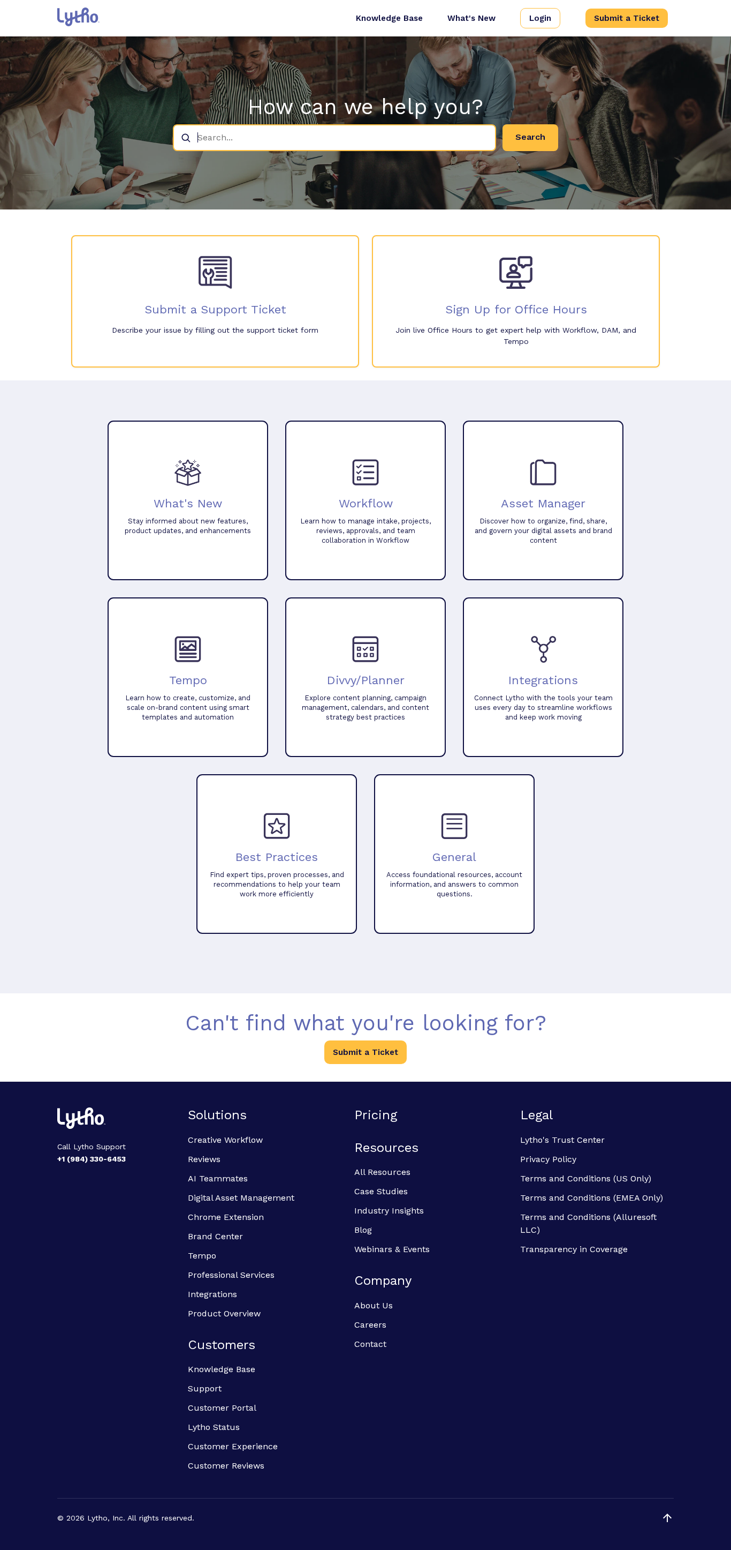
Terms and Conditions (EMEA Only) (591, 1198)
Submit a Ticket (626, 18)
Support (205, 1388)
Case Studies (381, 1191)
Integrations (212, 1294)
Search (530, 137)
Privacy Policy (548, 1159)
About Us (373, 1305)
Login (540, 18)
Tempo (202, 1256)
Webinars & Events (392, 1249)
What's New (471, 18)
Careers (370, 1325)
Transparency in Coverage (574, 1249)
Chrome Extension (226, 1217)
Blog (363, 1230)
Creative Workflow (225, 1140)
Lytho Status (214, 1427)
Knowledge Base (389, 18)
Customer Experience (233, 1446)
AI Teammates (218, 1178)
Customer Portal (222, 1408)
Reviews (204, 1159)
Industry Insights (389, 1210)
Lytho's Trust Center (562, 1140)
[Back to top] (667, 1517)
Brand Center (215, 1236)
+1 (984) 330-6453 (91, 1159)
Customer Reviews (226, 1466)
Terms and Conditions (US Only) (585, 1178)
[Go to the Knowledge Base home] (78, 17)
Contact (370, 1344)
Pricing (375, 1114)
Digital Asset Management (241, 1198)
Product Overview (224, 1313)
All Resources (382, 1172)
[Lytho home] (116, 1119)
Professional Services (231, 1275)
